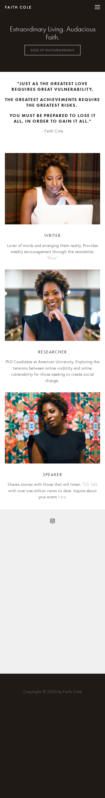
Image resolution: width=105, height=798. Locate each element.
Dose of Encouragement (52, 50)
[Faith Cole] (52, 520)
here (62, 496)
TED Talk (90, 484)
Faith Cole (18, 7)
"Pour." (52, 258)
